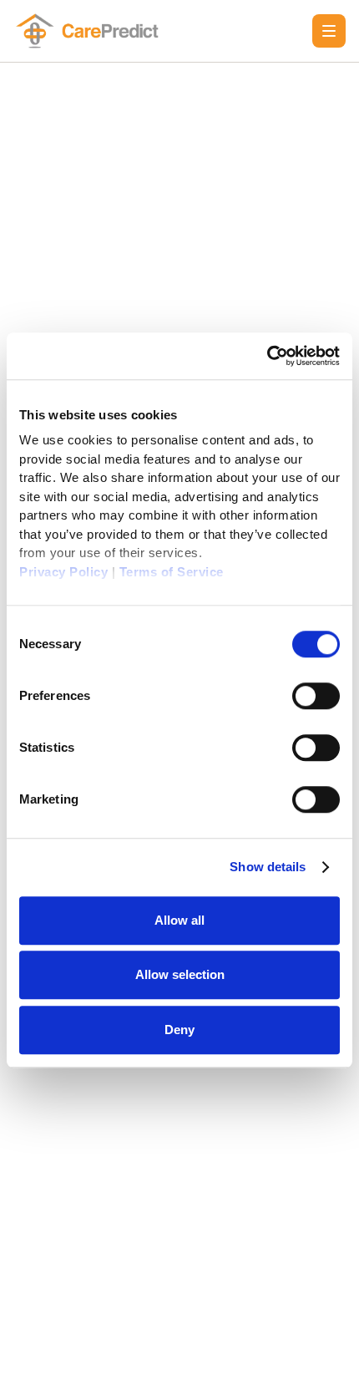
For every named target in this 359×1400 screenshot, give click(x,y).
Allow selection (180, 974)
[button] (329, 31)
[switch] (316, 695)
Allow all (179, 920)
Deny (179, 1029)
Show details (268, 867)
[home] (90, 30)
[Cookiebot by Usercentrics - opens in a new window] (267, 356)
